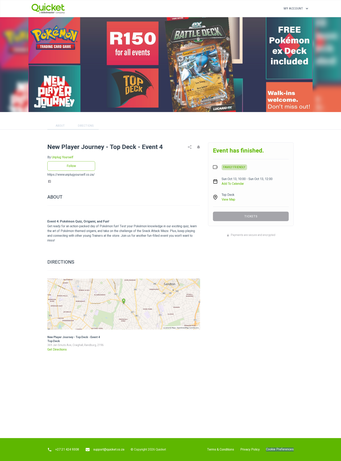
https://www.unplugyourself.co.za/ (71, 174)
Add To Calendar (233, 183)
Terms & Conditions (220, 449)
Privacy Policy (250, 449)
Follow (71, 166)
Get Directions (57, 349)
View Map (228, 199)
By (60, 157)
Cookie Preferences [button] (280, 449)
